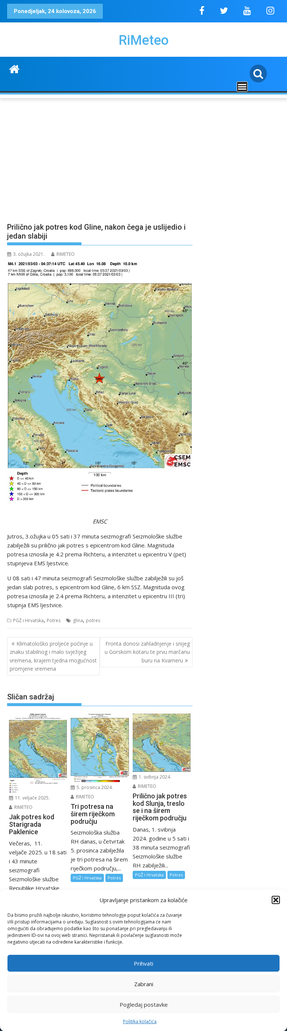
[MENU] (242, 86)
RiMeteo (143, 40)
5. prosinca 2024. (94, 787)
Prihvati (143, 963)
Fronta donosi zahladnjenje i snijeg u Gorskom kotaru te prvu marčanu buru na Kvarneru (147, 652)
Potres (54, 620)
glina (78, 620)
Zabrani (143, 984)
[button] (276, 900)
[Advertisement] (143, 156)
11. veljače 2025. (32, 798)
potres (93, 620)
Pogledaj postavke (144, 1004)
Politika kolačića (140, 1021)
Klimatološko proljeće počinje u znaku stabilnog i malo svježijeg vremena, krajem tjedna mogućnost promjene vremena (53, 656)
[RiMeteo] (14, 68)
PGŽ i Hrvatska (28, 620)
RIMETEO (65, 254)
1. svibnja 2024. (154, 777)
